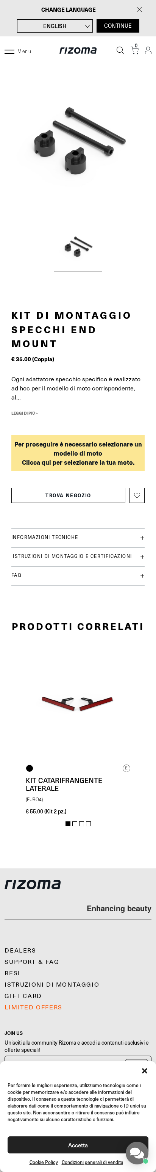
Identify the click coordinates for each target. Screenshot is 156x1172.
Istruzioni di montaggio (52, 984)
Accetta (78, 1145)
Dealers (20, 950)
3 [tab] (81, 824)
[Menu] (9, 50)
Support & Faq (32, 962)
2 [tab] (74, 824)
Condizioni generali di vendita (92, 1162)
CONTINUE (118, 26)
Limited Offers (33, 1007)
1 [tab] (68, 824)
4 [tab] (88, 824)
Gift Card (23, 996)
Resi (12, 973)
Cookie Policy (44, 1162)
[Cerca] (120, 50)
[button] (144, 1071)
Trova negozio (68, 495)
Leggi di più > (24, 413)
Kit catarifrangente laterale (64, 784)
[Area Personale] (148, 51)
